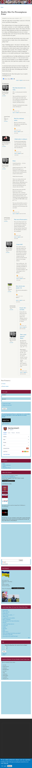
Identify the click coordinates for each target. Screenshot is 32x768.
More (29, 637)
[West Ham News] (5, 423)
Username (4, 394)
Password (4, 399)
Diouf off (4, 622)
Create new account (6, 403)
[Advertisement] (16, 540)
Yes (7, 646)
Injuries (4, 466)
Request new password (7, 405)
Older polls (4, 653)
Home (2, 7)
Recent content (5, 386)
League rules (5, 625)
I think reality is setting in (20, 139)
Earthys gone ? (5, 613)
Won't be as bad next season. (19, 119)
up (13, 109)
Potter (14, 161)
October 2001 (5, 610)
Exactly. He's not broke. (23, 308)
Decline (9, 766)
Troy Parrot (5, 628)
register (21, 80)
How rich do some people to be (20, 287)
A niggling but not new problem (9, 618)
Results (4, 654)
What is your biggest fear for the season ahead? (12, 633)
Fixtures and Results (7, 465)
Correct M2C (19, 244)
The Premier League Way (8, 634)
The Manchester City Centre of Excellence (11, 621)
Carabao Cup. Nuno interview (8, 624)
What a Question (6, 611)
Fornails (4, 627)
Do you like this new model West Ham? (10, 636)
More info (6, 763)
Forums (3, 383)
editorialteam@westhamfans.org (8, 476)
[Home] (16, 2)
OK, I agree (3, 766)
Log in (17, 80)
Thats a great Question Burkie (23, 336)
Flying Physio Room (7, 467)
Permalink (4, 95)
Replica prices (5, 631)
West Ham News (5, 422)
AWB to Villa (5, 616)
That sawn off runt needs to (20, 219)
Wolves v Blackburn (6, 619)
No (6, 648)
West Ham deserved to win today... (19, 88)
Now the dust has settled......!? (8, 615)
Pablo (4, 630)
